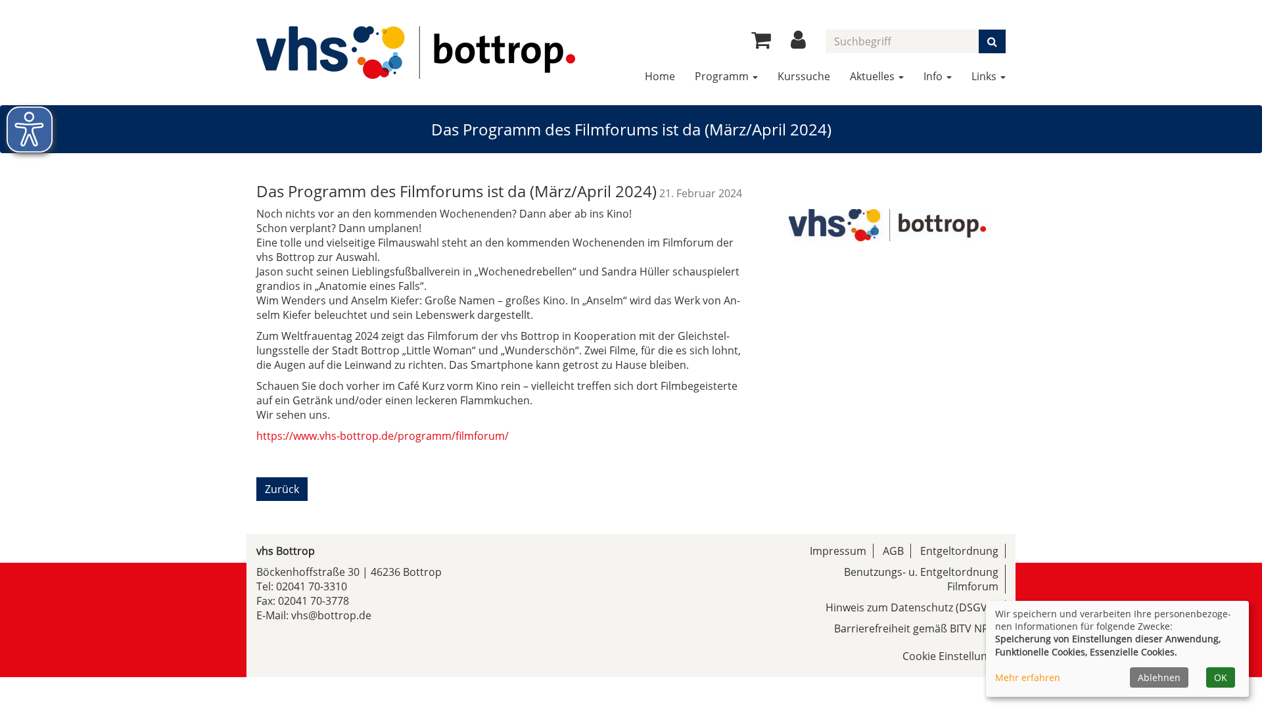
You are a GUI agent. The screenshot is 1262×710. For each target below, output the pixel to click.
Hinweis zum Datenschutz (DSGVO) (912, 607)
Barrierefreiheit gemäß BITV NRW (916, 628)
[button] (798, 43)
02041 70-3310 (311, 586)
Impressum (838, 551)
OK (1220, 677)
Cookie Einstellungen (954, 656)
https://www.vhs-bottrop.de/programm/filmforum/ (382, 436)
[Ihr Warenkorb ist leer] (761, 43)
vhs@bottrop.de (331, 615)
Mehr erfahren (1027, 677)
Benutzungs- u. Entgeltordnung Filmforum (921, 579)
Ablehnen (1159, 677)
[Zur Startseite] (415, 52)
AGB (893, 551)
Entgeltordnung (959, 551)
